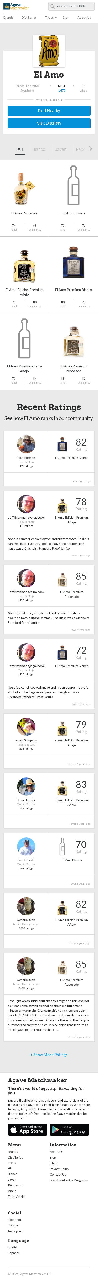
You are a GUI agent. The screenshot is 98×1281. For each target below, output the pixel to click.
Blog (66, 17)
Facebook (15, 1219)
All (20, 149)
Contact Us (58, 1174)
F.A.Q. (54, 1163)
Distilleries (29, 17)
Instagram (15, 1231)
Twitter (13, 1225)
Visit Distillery (49, 123)
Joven (60, 149)
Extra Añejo (16, 1196)
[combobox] (71, 6)
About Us (84, 17)
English (13, 1247)
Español (13, 1253)
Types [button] (49, 17)
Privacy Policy (59, 1169)
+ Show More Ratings (49, 1054)
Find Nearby (49, 110)
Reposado (15, 1185)
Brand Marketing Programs (69, 1180)
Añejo (12, 1191)
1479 (62, 90)
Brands (8, 17)
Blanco (38, 149)
